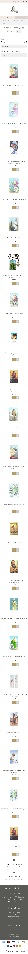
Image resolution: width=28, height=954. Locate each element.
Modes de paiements (14, 916)
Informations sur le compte (14, 929)
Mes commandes (14, 932)
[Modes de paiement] (4, 942)
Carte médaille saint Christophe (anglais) (14, 809)
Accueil (4, 20)
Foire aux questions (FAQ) (14, 912)
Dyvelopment (23, 951)
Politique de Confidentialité (14, 921)
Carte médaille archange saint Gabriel (14, 123)
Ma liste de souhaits (14, 934)
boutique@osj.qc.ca (14, 901)
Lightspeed (11, 951)
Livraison (14, 914)
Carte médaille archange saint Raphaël (14, 199)
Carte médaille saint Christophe (14, 504)
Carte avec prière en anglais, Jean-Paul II (14, 618)
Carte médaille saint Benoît (14, 428)
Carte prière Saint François (14, 732)
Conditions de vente (14, 919)
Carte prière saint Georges (14, 542)
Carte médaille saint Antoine (14, 314)
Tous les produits (14, 936)
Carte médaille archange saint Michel (14, 85)
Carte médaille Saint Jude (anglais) (14, 656)
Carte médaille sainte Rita (14, 237)
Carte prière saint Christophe (14, 847)
